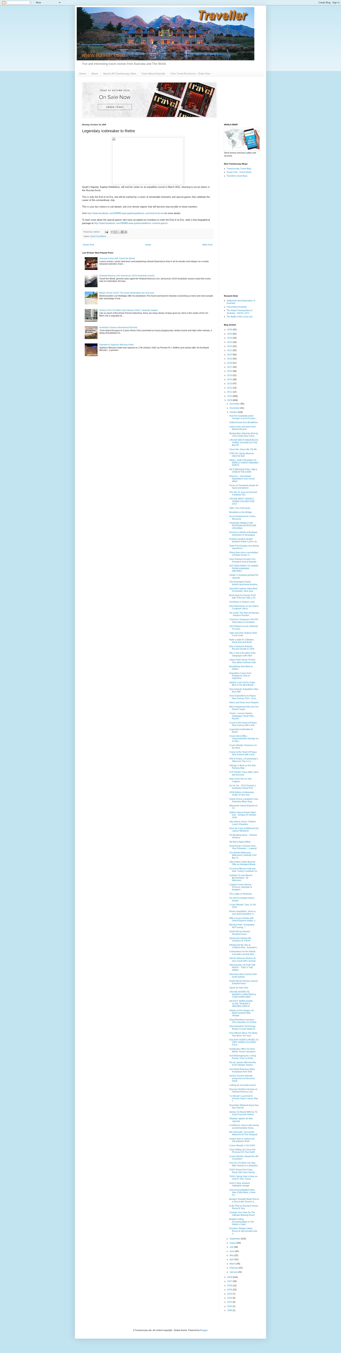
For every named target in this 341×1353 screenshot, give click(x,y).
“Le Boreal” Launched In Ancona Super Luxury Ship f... (243, 1098)
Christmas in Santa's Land (242, 602)
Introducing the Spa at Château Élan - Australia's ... (244, 946)
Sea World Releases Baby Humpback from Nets (242, 1070)
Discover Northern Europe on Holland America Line (243, 1090)
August (233, 1243)
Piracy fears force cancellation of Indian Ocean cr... (243, 553)
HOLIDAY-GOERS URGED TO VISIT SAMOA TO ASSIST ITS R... (243, 1042)
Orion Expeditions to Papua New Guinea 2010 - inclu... (243, 697)
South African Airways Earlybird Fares (239, 932)
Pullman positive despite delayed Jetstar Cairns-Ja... (243, 540)
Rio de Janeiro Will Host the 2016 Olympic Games (242, 1063)
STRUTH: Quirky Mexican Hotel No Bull (241, 454)
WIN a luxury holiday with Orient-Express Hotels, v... (243, 919)
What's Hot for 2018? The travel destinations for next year (126, 293)
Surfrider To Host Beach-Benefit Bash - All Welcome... (241, 878)
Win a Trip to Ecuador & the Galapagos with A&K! (242, 654)
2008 (230, 1277)
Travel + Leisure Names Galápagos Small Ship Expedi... (241, 716)
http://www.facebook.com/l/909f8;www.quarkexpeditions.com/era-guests (131, 223)
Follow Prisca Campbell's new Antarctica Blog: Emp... (243, 800)
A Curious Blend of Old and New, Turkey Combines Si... (243, 869)
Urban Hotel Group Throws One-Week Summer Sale (242, 660)
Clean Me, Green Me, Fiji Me (243, 449)
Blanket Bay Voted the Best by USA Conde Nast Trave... (243, 434)
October (234, 412)
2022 (230, 346)
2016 (230, 371)
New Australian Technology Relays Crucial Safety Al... (243, 1027)
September (235, 1238)
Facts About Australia (153, 73)
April (232, 1259)
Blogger (204, 1330)
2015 (230, 375)
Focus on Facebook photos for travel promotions (243, 486)
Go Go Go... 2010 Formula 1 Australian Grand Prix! (242, 786)
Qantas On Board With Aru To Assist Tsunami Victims (243, 1113)
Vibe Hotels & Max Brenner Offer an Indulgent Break (242, 863)
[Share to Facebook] (122, 232)
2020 (230, 354)
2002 (230, 1302)
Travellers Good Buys (237, 176)
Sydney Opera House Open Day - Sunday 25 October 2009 (242, 815)
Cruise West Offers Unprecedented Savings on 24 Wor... (243, 738)
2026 (230, 329)
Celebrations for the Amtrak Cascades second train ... (242, 952)
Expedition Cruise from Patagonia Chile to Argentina (240, 676)
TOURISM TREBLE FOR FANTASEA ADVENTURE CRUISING (242, 525)
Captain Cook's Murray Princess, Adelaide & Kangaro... (240, 887)
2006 (230, 1285)
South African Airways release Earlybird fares (243, 982)
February (234, 1268)
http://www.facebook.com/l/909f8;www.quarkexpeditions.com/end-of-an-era (125, 213)
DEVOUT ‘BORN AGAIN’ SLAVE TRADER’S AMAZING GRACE (241, 1003)
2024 (230, 338)
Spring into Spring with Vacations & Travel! (240, 939)
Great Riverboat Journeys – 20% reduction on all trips (242, 1020)
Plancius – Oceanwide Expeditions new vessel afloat (242, 479)
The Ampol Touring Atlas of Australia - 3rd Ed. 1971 (239, 311)
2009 (230, 400)
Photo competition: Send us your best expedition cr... (242, 912)
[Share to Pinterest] (126, 232)
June (232, 1251)
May (232, 1255)
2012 (230, 388)
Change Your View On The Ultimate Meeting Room (242, 1213)
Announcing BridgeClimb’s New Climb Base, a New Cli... (242, 1192)
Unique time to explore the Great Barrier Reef (242, 1140)
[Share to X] (119, 232)
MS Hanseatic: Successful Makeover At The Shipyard (243, 1133)
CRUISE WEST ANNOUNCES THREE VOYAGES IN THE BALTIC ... (243, 442)
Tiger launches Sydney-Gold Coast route (243, 634)
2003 (230, 1298)
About (94, 73)
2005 (230, 1289)
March (233, 1263)
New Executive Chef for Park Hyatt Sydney (243, 975)
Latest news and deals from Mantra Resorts (242, 427)
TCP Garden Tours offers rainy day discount (243, 773)
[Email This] (112, 232)
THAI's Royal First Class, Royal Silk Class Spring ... (243, 1170)
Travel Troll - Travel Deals (239, 172)
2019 (230, 358)
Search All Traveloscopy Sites (119, 73)
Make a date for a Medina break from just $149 (241, 640)
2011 (230, 392)
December (235, 404)
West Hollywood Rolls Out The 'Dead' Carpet (244, 708)
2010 (230, 396)
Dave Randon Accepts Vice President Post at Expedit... (243, 560)
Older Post (207, 245)
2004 (230, 1294)
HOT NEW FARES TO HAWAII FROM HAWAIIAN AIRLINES (243, 568)
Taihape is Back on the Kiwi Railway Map (242, 766)
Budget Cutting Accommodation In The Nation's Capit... (241, 1222)
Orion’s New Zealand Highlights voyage (239, 1184)
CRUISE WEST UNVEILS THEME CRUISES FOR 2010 (242, 501)
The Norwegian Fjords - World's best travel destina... (244, 583)
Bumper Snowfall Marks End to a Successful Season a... (244, 1200)
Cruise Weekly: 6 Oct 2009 (242, 1145)
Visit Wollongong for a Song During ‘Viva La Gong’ (242, 1056)
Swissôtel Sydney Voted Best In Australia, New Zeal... (243, 589)
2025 (230, 334)
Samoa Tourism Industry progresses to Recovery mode (242, 1078)
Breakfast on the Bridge (240, 512)
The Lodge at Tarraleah (240, 894)
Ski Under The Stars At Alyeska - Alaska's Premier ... (244, 614)
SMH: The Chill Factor (239, 508)
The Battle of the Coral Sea (240, 316)
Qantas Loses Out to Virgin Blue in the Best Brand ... (242, 683)
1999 (230, 1310)
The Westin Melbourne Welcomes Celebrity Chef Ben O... (242, 855)
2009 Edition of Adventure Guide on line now (241, 793)
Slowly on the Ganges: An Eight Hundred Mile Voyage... (241, 1013)
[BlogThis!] (115, 232)
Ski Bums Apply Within (240, 842)
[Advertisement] (241, 236)
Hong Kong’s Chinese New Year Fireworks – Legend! (243, 847)
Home (82, 73)
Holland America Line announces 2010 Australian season (127, 275)
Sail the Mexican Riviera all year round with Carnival (242, 959)
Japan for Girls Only (238, 987)
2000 (230, 1306)
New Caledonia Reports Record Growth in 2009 (241, 647)
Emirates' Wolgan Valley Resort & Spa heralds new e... (243, 1231)
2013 (230, 383)
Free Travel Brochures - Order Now (190, 73)
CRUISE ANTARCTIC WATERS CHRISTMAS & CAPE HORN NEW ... (242, 994)
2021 (230, 350)
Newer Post (88, 245)
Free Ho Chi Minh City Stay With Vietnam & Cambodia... (244, 1164)
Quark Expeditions (98, 236)
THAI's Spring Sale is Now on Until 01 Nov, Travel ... (243, 1177)
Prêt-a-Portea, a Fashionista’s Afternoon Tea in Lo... (243, 760)
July (232, 1247)
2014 (230, 379)
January (234, 1272)
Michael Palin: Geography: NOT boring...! (242, 925)
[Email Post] (106, 232)
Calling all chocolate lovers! (242, 1085)
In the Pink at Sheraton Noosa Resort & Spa (243, 1207)
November (235, 408)
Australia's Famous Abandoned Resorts (118, 327)
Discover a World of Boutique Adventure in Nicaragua (243, 533)
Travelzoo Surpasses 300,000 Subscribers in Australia (243, 620)
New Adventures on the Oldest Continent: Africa (243, 607)
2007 (230, 1281)
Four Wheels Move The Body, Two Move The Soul (243, 1034)
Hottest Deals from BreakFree (243, 422)
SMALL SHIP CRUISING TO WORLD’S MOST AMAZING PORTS (243, 463)
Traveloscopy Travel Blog (239, 168)
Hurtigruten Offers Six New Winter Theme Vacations (242, 1050)
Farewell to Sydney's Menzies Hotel (116, 344)
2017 (230, 367)
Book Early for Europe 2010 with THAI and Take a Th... (243, 596)
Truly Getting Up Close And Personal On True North (242, 1150)
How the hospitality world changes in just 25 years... (243, 417)
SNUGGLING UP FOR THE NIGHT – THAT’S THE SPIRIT (242, 967)
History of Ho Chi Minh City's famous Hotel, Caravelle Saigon (128, 310)
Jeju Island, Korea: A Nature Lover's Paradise (242, 822)
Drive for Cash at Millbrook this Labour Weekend (244, 829)
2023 (230, 342)
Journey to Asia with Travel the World (117, 258)
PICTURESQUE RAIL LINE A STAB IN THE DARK (243, 470)
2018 (230, 363)
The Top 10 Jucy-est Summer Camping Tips (243, 493)
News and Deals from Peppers (244, 702)
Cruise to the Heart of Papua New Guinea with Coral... (243, 723)
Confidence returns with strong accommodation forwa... (244, 1126)
